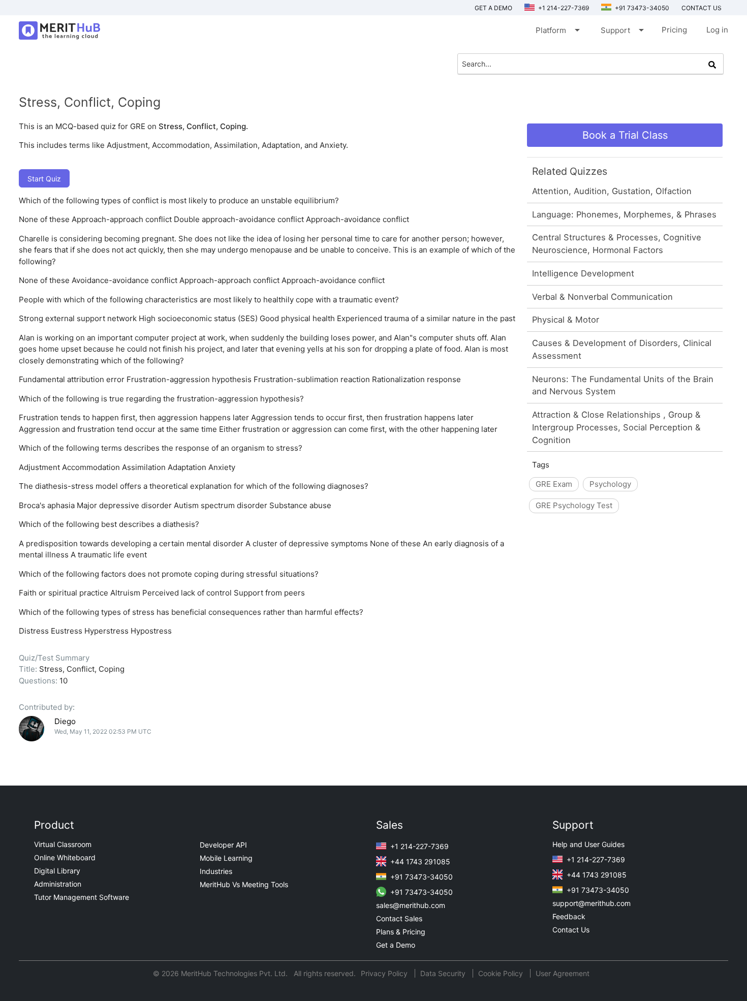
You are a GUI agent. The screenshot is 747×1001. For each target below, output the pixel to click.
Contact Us (570, 929)
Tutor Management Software (81, 897)
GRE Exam (554, 484)
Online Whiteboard (65, 857)
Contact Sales (399, 918)
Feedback (568, 916)
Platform (557, 30)
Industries (216, 871)
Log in (717, 30)
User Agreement (562, 973)
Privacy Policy (385, 973)
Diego (65, 721)
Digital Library (57, 870)
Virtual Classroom (62, 844)
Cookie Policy (500, 973)
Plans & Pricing (400, 931)
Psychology (610, 484)
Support (621, 30)
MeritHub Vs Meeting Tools (244, 884)
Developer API (223, 844)
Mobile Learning (226, 858)
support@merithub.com (591, 903)
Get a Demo (493, 8)
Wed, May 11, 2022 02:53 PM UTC (102, 731)
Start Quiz (44, 178)
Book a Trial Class (625, 135)
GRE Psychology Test (574, 505)
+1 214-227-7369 (563, 8)
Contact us (701, 8)
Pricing (674, 30)
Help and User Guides (588, 844)
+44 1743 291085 (419, 861)
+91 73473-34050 (641, 8)
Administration (57, 884)
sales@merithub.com (410, 905)
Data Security (444, 973)
